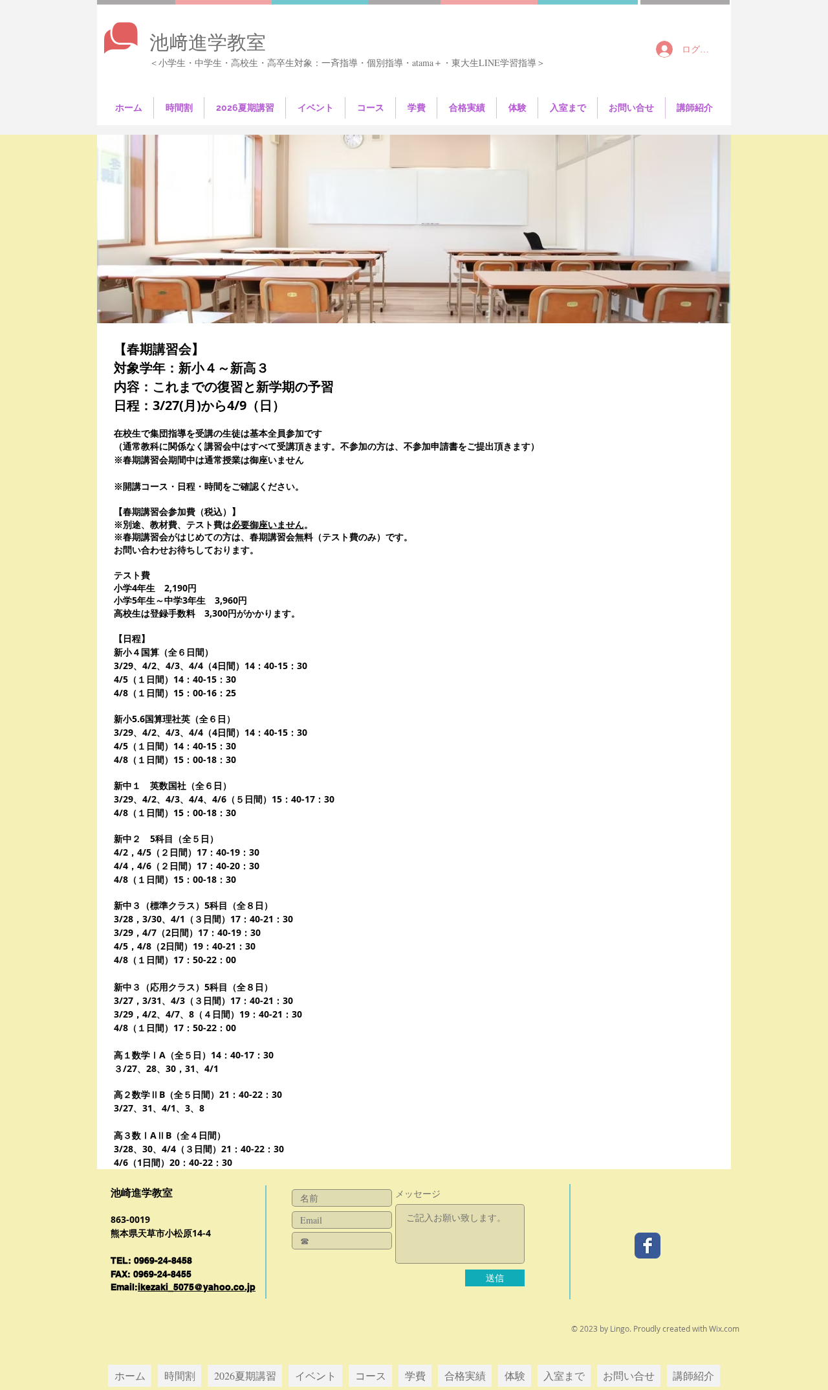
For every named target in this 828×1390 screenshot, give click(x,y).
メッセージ (418, 1193)
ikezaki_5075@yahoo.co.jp (197, 1287)
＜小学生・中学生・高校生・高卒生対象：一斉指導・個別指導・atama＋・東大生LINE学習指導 (342, 62)
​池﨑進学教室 (207, 42)
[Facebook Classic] (647, 1246)
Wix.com (724, 1328)
